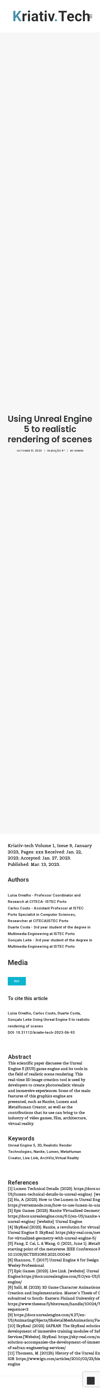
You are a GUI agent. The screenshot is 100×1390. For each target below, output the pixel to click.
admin (78, 451)
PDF (17, 981)
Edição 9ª (58, 451)
